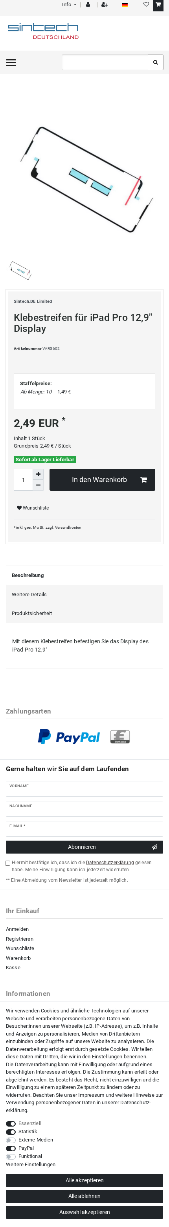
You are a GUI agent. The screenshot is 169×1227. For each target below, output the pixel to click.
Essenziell (29, 1123)
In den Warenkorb (99, 480)
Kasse (13, 967)
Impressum (91, 1095)
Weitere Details (29, 594)
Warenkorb (18, 958)
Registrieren (19, 939)
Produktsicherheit (32, 613)
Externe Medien (35, 1140)
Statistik (27, 1131)
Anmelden (17, 929)
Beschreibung (28, 575)
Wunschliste (35, 508)
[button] (68, 4)
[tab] (84, 575)
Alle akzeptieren (85, 1180)
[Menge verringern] (38, 485)
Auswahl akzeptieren (84, 1212)
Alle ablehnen (84, 1196)
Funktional (30, 1156)
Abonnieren (82, 847)
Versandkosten (68, 527)
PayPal (26, 1148)
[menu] (11, 62)
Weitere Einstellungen (30, 1164)
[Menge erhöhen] (38, 474)
